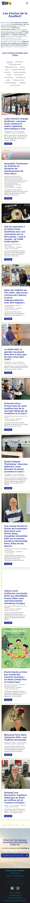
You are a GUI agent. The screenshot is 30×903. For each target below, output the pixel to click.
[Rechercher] (27, 855)
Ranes (8, 80)
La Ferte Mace (8, 77)
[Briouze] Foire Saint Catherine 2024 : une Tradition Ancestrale (15, 737)
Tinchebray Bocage (10, 83)
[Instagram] (18, 888)
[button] (27, 3)
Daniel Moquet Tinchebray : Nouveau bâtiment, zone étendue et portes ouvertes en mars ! (16, 466)
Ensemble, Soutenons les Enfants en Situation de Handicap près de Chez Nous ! (16, 168)
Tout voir (9, 62)
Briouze (22, 67)
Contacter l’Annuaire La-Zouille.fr (15, 900)
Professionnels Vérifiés (15, 898)
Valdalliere (22, 83)
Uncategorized (8, 474)
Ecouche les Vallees (20, 72)
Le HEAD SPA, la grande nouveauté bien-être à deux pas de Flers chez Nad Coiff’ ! (15, 354)
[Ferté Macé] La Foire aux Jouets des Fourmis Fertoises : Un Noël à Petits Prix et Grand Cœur (15, 677)
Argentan (6, 176)
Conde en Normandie (18, 69)
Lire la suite (8, 143)
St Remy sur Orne (18, 80)
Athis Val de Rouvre (15, 64)
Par (19, 131)
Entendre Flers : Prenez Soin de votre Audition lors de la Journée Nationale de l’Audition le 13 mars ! (16, 408)
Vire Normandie (15, 85)
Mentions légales (15, 893)
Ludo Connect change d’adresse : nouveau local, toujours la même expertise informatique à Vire (16, 123)
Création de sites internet (15, 876)
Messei (14, 182)
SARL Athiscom (15, 873)
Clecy (6, 69)
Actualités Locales (15, 895)
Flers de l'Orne (18, 75)
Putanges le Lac (21, 77)
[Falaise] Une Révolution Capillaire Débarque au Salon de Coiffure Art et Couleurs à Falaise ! (15, 797)
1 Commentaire (9, 553)
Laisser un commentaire (18, 133)
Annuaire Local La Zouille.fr (15, 870)
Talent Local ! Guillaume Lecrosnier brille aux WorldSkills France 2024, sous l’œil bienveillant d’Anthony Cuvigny (15, 597)
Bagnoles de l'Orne (11, 67)
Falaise (9, 75)
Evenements (19, 62)
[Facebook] (12, 888)
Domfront (7, 72)
